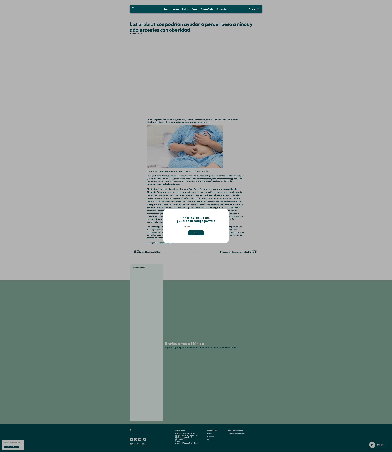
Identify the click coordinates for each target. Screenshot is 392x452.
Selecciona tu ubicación (11, 447)
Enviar (196, 233)
